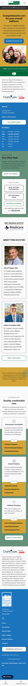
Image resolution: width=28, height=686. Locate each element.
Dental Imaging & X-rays (12, 530)
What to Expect (11, 174)
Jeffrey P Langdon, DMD (12, 325)
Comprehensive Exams (11, 451)
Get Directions (14, 122)
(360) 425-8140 (11, 117)
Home (4, 623)
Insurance (5, 643)
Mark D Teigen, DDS (11, 268)
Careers (20, 663)
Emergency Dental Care (11, 489)
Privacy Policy (5, 663)
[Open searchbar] (24, 3)
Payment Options (14, 203)
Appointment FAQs (14, 196)
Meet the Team (14, 358)
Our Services (5, 627)
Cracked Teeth (8, 492)
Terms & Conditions (13, 663)
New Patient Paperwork (14, 188)
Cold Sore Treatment (10, 444)
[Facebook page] (3, 618)
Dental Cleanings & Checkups (13, 447)
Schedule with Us (14, 41)
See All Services (14, 537)
